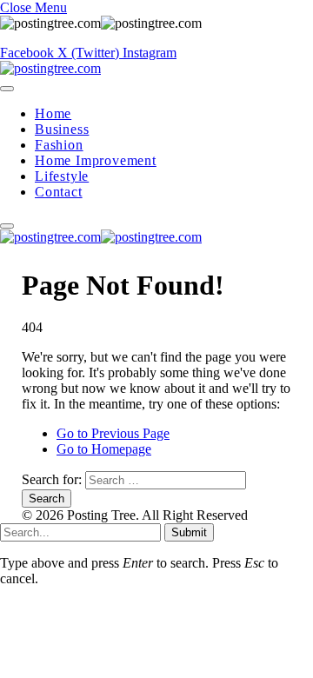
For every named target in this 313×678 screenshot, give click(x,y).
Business (62, 129)
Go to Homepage (104, 449)
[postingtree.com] (50, 68)
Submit (189, 532)
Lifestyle (62, 176)
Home (53, 113)
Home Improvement (95, 160)
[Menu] (7, 88)
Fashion (59, 144)
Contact (59, 191)
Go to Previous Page (113, 433)
